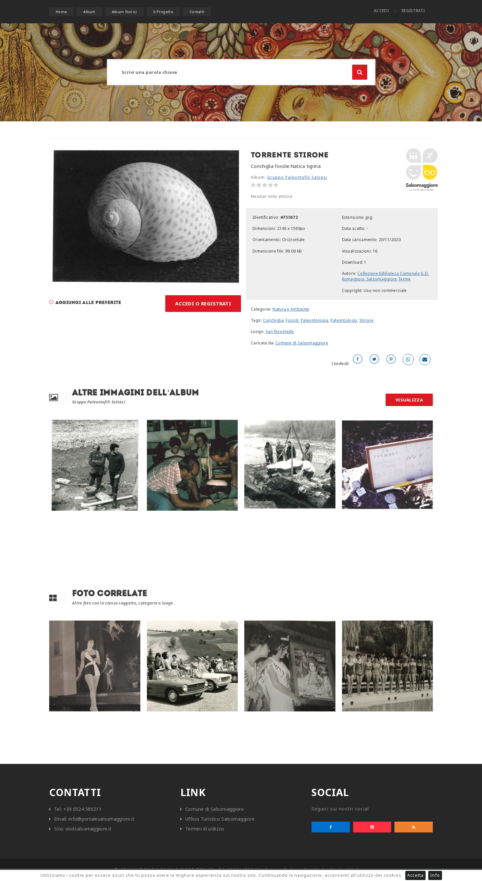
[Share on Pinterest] (391, 359)
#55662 (159, 426)
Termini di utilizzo (204, 829)
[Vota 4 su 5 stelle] (270, 185)
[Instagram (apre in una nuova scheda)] (372, 827)
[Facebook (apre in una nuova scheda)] (330, 827)
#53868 (61, 627)
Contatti (197, 11)
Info (435, 875)
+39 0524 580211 (82, 809)
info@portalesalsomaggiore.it (101, 819)
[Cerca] (359, 72)
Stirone (366, 320)
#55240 (159, 627)
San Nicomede (280, 331)
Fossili (292, 320)
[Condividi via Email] (425, 359)
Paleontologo (344, 320)
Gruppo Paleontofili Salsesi (297, 177)
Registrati (413, 10)
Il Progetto (163, 11)
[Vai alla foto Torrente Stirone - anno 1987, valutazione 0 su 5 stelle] (247, 500)
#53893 (354, 627)
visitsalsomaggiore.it (88, 829)
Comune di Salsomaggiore (301, 343)
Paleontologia (314, 320)
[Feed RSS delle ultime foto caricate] (413, 827)
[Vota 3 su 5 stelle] (264, 185)
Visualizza (409, 400)
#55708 (61, 426)
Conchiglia (273, 320)
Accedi (381, 10)
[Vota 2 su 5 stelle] (258, 185)
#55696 (256, 426)
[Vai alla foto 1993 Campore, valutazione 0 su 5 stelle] (344, 500)
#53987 (256, 627)
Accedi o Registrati (203, 303)
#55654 (354, 426)
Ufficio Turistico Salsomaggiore (219, 819)
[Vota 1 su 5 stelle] (253, 185)
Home (61, 11)
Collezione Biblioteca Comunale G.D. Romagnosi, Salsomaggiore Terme (385, 276)
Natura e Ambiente (290, 309)
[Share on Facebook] (357, 359)
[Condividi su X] (374, 359)
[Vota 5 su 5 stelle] (275, 185)
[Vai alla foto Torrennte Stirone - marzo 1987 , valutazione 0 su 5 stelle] (51, 500)
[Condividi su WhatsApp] (408, 359)
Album (89, 11)
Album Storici (124, 11)
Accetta (415, 875)
